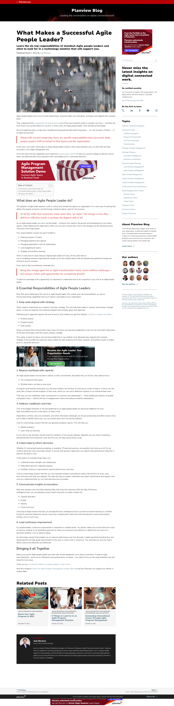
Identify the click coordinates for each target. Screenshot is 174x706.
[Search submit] (156, 61)
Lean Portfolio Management (134, 167)
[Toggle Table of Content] (49, 186)
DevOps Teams (129, 194)
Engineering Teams (131, 198)
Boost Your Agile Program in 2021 (30, 614)
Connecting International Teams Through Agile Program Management (97, 616)
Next (141, 691)
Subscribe (152, 697)
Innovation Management (132, 156)
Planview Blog (87, 10)
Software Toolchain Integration (133, 126)
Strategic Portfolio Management (133, 148)
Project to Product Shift (132, 137)
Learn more (128, 246)
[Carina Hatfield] (132, 280)
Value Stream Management (132, 175)
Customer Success (129, 209)
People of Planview (129, 213)
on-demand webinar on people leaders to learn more (49, 564)
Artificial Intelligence (131, 134)
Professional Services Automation (134, 187)
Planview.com (25, 2)
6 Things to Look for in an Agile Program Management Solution (64, 616)
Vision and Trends (128, 130)
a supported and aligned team (46, 123)
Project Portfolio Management (133, 179)
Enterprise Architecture (132, 159)
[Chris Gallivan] (146, 280)
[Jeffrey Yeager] (132, 273)
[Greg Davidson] (139, 273)
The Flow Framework (131, 141)
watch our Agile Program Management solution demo (53, 568)
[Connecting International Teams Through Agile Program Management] (100, 598)
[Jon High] (139, 266)
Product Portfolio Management (133, 183)
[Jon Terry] (139, 280)
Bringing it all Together (26, 194)
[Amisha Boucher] (132, 266)
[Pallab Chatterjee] (125, 280)
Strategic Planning (128, 152)
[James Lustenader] (146, 266)
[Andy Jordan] (146, 273)
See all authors (128, 284)
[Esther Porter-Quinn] (125, 273)
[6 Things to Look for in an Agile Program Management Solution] (66, 598)
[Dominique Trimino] (125, 266)
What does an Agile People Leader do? (31, 189)
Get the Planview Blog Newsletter (132, 101)
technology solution (68, 154)
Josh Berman (45, 53)
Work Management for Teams (133, 191)
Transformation (129, 144)
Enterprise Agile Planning (131, 163)
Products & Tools (128, 205)
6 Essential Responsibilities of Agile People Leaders (35, 191)
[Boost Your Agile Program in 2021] (32, 598)
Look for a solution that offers (100, 314)
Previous (32, 691)
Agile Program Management (134, 170)
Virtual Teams (129, 201)
